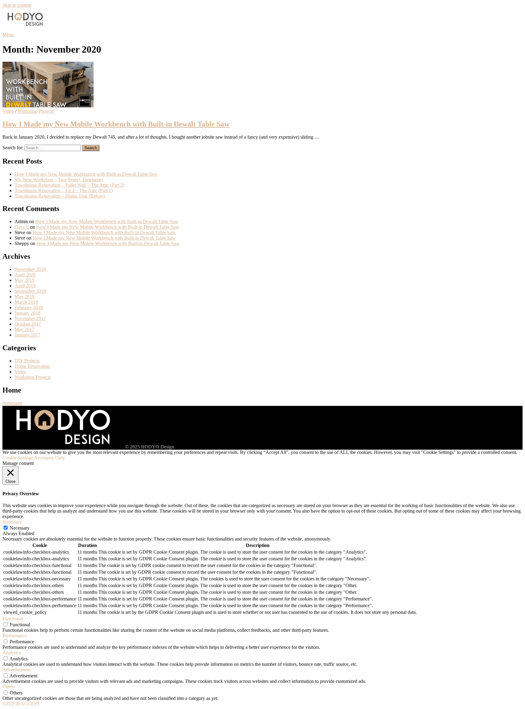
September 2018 (30, 291)
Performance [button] (14, 635)
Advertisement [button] (16, 669)
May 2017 (24, 329)
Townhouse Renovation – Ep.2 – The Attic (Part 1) (64, 190)
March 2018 (26, 302)
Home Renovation (32, 366)
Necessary (19, 528)
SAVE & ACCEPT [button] (21, 703)
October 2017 (28, 324)
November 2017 (30, 318)
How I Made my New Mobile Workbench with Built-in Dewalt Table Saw (115, 124)
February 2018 (29, 307)
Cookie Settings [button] (17, 457)
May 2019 (24, 280)
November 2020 (30, 269)
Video (8, 111)
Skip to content (16, 5)
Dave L (22, 227)
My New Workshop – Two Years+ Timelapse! (59, 179)
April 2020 (25, 274)
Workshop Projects (36, 111)
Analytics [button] (11, 652)
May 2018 (24, 296)
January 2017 (27, 334)
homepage (12, 403)
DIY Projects (27, 360)
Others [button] (8, 686)
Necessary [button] (12, 521)
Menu (8, 34)
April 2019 (25, 285)
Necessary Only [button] (49, 457)
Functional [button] (12, 618)
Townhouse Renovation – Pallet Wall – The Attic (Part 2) (69, 185)
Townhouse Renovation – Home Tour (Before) (60, 196)
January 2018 (27, 313)
